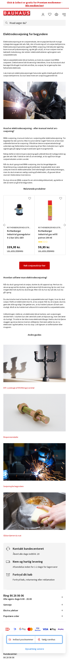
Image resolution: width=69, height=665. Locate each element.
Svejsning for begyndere (13, 486)
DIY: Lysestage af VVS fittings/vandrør (18, 388)
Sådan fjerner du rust (12, 535)
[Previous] (4, 225)
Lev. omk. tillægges (15, 251)
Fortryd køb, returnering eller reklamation (34, 579)
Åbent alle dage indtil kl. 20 (26, 553)
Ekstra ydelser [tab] (10, 610)
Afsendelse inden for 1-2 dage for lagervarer (35, 566)
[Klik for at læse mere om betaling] (34, 629)
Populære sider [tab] (11, 616)
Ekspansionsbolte (10, 437)
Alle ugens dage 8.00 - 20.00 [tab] (17, 597)
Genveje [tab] (7, 604)
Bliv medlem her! (34, 5)
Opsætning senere (34, 648)
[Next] (64, 225)
